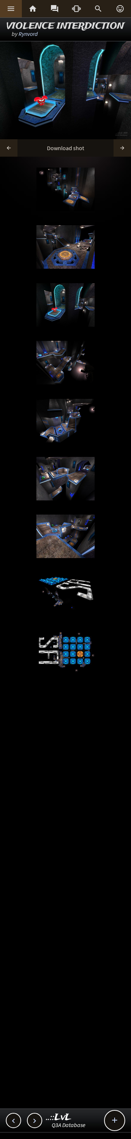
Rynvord (28, 33)
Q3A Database (69, 1124)
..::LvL (59, 1117)
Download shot (65, 148)
